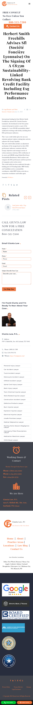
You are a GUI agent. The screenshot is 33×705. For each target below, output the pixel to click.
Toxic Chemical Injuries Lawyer (15, 392)
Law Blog (23, 545)
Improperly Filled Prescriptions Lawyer (15, 431)
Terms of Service (18, 687)
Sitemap (28, 687)
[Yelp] (22, 680)
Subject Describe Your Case (10, 271)
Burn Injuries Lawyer (11, 407)
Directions (25, 702)
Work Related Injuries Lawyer (14, 396)
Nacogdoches (6, 566)
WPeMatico (10, 177)
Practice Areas (15, 541)
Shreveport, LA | (16, 566)
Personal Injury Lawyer (12, 366)
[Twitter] (6, 185)
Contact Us (12, 26)
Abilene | (19, 564)
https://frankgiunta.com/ (17, 356)
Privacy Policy (6, 687)
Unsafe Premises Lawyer (12, 418)
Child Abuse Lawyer (11, 440)
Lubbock (13, 564)
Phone (4, 256)
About (20, 538)
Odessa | (24, 562)
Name (4, 249)
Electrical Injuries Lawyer (13, 414)
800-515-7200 (17, 22)
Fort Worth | (12, 562)
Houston (18, 562)
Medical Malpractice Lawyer (14, 422)
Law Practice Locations (16, 557)
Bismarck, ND (18, 569)
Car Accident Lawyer (11, 369)
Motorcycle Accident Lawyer (14, 377)
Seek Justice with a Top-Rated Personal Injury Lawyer (19, 207)
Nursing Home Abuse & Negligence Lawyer (16, 426)
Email (3, 263)
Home (10, 538)
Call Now (9, 702)
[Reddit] (17, 185)
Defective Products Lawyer (13, 403)
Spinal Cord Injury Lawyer (13, 384)
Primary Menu (29, 3)
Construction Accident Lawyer (15, 399)
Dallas (5, 562)
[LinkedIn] (14, 185)
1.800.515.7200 (13, 349)
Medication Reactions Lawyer (14, 436)
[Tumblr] (11, 185)
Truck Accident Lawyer (12, 373)
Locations (9, 545)
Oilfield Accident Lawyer (13, 381)
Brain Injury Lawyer (11, 388)
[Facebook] (3, 185)
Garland (24, 564)
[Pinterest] (8, 185)
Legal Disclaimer (16, 689)
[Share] (20, 680)
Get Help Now (9, 289)
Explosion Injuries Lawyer (13, 411)
